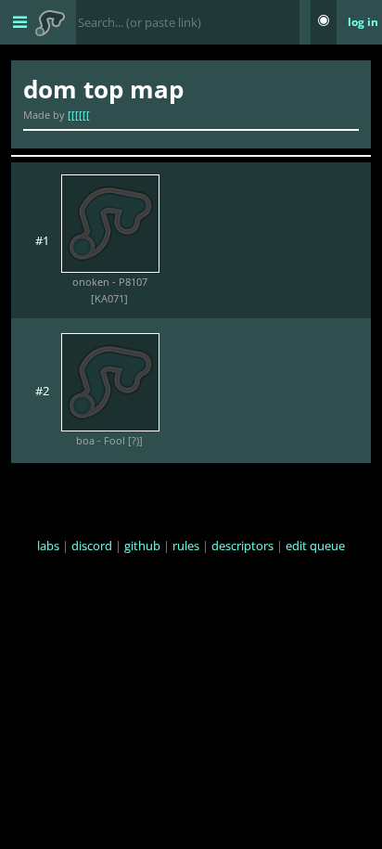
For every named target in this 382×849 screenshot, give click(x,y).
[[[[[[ (79, 115)
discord (91, 545)
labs (48, 545)
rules (185, 545)
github (142, 545)
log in (363, 22)
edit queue (315, 545)
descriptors (242, 545)
